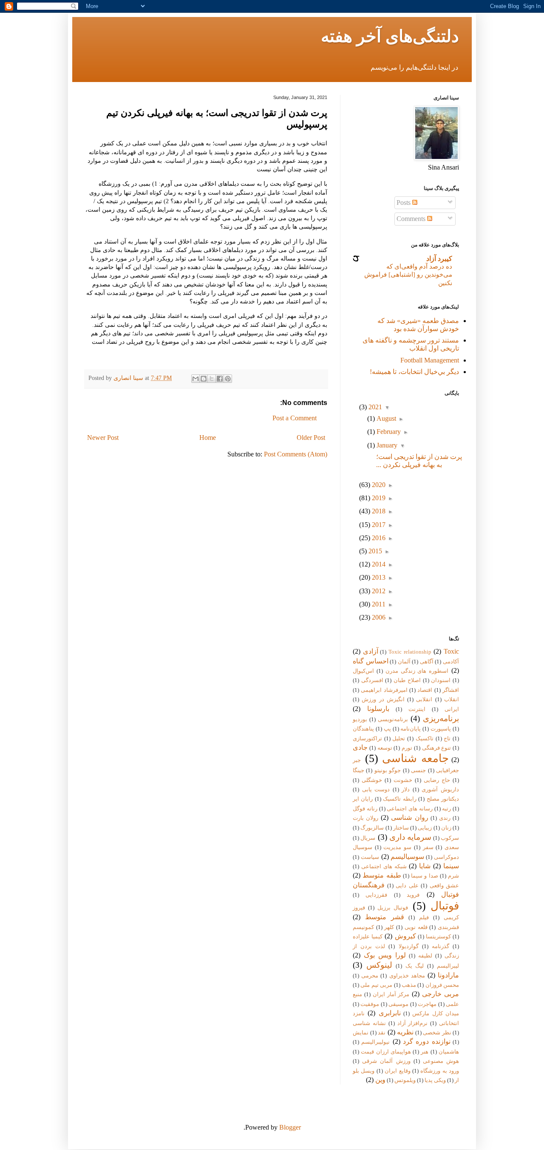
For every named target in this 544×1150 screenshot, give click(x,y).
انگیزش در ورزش (383, 699)
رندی (444, 818)
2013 (377, 577)
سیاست (370, 857)
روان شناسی (409, 817)
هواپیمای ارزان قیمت (386, 1052)
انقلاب (451, 699)
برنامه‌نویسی (393, 719)
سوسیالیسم (407, 856)
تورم (407, 748)
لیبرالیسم (448, 966)
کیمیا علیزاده (367, 937)
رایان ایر (363, 799)
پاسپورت (441, 729)
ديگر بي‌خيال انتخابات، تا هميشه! (414, 371)
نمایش (360, 1033)
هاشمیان (449, 1052)
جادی (360, 747)
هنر (424, 1052)
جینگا (358, 770)
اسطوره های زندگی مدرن (417, 671)
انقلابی (424, 699)
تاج (447, 739)
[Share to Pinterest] (228, 378)
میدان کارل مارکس (435, 1014)
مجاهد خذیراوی (407, 976)
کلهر (389, 927)
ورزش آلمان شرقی (386, 1061)
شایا (425, 866)
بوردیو (360, 719)
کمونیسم (363, 927)
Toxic (451, 651)
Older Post (311, 437)
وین (380, 1079)
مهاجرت (427, 1004)
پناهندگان (363, 729)
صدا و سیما (424, 876)
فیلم (424, 918)
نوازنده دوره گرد (426, 1041)
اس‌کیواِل (363, 671)
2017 (377, 524)
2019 (377, 497)
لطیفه (425, 956)
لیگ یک (414, 966)
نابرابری (390, 1013)
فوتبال (445, 906)
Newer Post (103, 437)
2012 (377, 591)
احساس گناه (370, 661)
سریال (367, 838)
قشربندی (448, 927)
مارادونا (448, 975)
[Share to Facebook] (219, 378)
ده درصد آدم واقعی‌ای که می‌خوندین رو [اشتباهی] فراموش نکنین (408, 275)
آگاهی (427, 662)
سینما (451, 866)
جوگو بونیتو (387, 770)
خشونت (403, 780)
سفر (428, 847)
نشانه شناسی (369, 1023)
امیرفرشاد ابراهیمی (384, 690)
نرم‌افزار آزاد (412, 1023)
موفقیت (369, 1004)
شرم (453, 876)
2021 (374, 407)
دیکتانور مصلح (443, 799)
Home (207, 437)
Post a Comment (294, 418)
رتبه (446, 809)
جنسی (418, 770)
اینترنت (416, 709)
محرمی (369, 976)
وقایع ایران (397, 1071)
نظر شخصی (437, 1033)
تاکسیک (425, 739)
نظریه (405, 1032)
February (388, 431)
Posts (404, 202)
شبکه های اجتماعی (384, 867)
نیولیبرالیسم (375, 1042)
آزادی (370, 651)
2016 (377, 537)
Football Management (429, 360)
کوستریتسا (438, 937)
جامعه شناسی (415, 758)
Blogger (290, 1127)
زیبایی (425, 828)
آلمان (404, 662)
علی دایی (407, 886)
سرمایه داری (410, 837)
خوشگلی (372, 780)
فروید (413, 895)
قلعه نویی (416, 927)
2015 (374, 551)
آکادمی (451, 662)
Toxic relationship (409, 652)
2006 (377, 617)
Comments (412, 218)
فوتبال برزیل (392, 908)
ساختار (401, 828)
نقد (381, 1033)
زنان (446, 828)
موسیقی (398, 1004)
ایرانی (452, 709)
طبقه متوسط (382, 875)
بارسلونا (378, 708)
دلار (406, 790)
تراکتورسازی (367, 739)
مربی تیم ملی (376, 985)
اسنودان (440, 680)
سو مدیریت (397, 847)
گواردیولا (409, 946)
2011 (377, 604)
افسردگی (372, 680)
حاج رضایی (437, 780)
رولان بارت (365, 818)
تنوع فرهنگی (436, 748)
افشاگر (450, 690)
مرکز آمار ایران (391, 994)
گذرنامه (440, 946)
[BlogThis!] (203, 378)
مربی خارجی (440, 993)
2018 (377, 511)
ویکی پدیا (435, 1080)
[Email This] (195, 378)
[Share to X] (211, 378)
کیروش (405, 936)
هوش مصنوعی (441, 1061)
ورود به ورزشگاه (439, 1071)
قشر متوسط (384, 917)
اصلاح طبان (407, 680)
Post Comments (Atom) (295, 454)
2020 (377, 484)
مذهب (409, 985)
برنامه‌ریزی (441, 718)
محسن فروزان (442, 985)
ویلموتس (405, 1080)
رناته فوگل (365, 809)
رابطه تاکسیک (399, 799)
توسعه (384, 748)
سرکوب (450, 838)
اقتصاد (424, 690)
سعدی (452, 847)
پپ (387, 729)
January (386, 445)
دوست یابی (376, 790)
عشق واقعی (444, 886)
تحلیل (398, 739)
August (385, 418)
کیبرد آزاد (439, 258)
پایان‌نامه (410, 729)
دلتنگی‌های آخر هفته (390, 36)
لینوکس (379, 964)
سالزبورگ (372, 828)
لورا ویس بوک (385, 955)
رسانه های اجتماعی (410, 809)
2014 (377, 564)
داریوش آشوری (440, 790)
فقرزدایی (376, 895)
